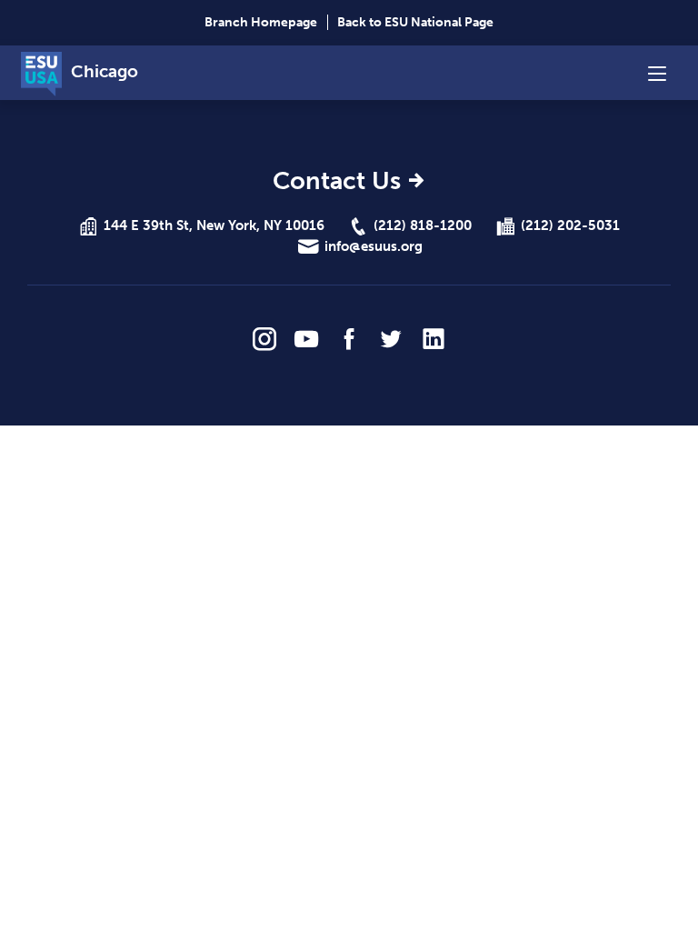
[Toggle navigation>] (657, 72)
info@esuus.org (373, 246)
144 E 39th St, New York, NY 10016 (214, 225)
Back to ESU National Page (415, 22)
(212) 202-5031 (570, 225)
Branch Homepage (260, 22)
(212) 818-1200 (423, 225)
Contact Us (337, 181)
